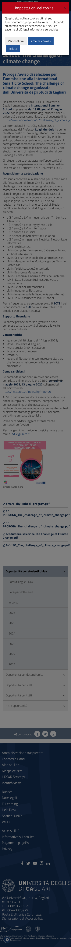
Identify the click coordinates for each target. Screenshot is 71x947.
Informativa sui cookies (44, 29)
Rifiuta (13, 48)
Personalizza (16, 41)
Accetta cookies (41, 41)
